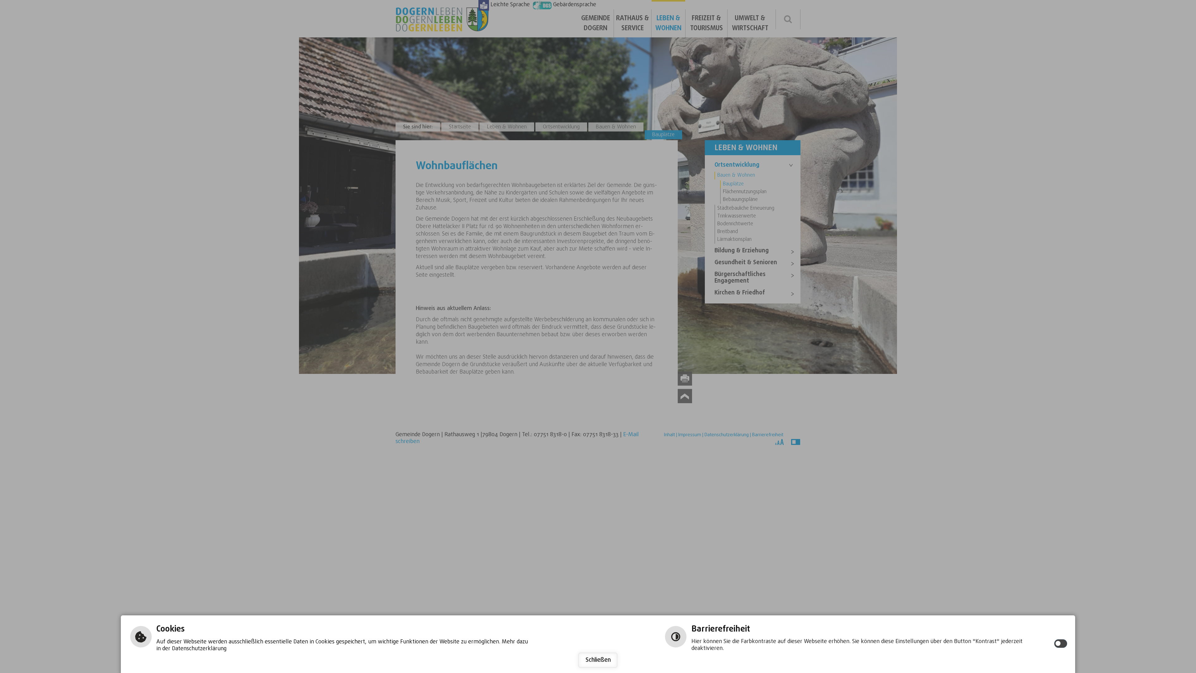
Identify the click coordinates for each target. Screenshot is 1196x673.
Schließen (598, 660)
